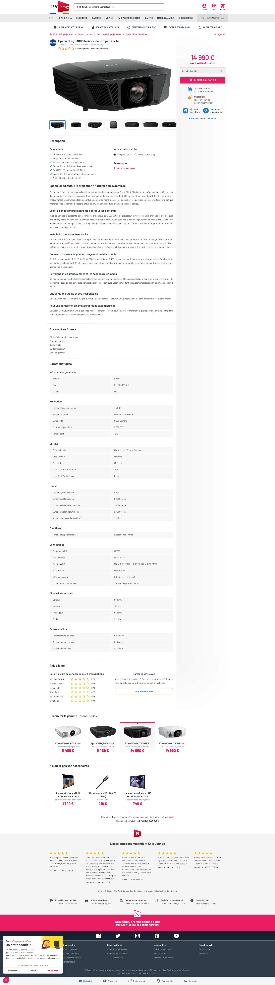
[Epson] (53, 42)
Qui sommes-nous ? (163, 949)
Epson (171, 817)
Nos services (160, 953)
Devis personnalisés (72, 957)
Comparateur (69, 961)
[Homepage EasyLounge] (59, 6)
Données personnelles (117, 953)
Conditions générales (117, 949)
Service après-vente (163, 957)
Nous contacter (70, 949)
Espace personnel (71, 953)
